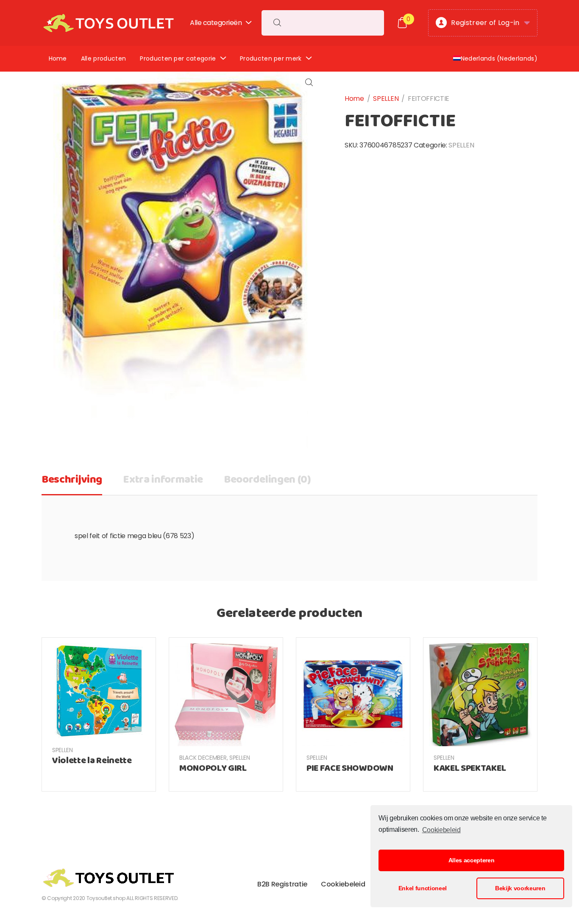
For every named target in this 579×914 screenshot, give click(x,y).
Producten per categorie (178, 58)
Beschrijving (72, 480)
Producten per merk (271, 58)
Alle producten (103, 58)
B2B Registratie (282, 884)
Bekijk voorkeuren (520, 888)
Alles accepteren (471, 860)
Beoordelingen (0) (267, 480)
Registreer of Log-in (485, 23)
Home (58, 58)
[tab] (72, 482)
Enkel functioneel (422, 888)
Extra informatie (163, 480)
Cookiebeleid (441, 829)
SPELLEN (385, 98)
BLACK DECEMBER (203, 757)
